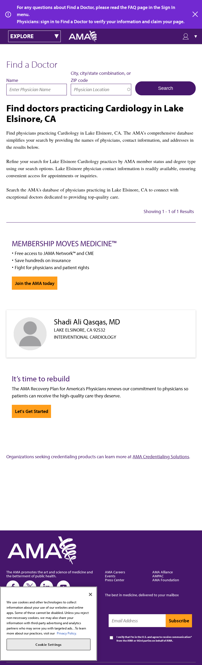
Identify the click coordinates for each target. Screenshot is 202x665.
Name (12, 80)
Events (110, 576)
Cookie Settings (48, 644)
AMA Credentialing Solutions (161, 457)
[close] (195, 14)
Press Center (114, 580)
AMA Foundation (165, 580)
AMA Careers (115, 572)
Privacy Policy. (67, 633)
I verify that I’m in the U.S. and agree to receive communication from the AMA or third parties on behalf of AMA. (154, 638)
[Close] (90, 594)
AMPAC (158, 576)
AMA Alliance (162, 572)
